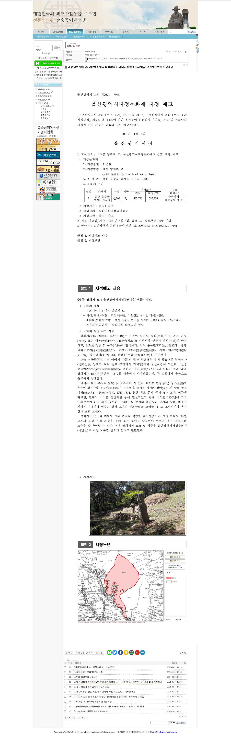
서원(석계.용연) (47, 106)
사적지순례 (43, 103)
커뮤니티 (92, 32)
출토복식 (44, 118)
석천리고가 (45, 112)
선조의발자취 (75, 32)
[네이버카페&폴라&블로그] (109, 654)
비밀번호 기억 (50, 53)
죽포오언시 (45, 115)
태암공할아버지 (97, 36)
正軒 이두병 (90, 52)
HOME (41, 32)
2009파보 (109, 32)
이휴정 (43, 109)
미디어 (143, 32)
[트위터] (114, 654)
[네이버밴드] (131, 654)
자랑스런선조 (62, 36)
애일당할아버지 (79, 36)
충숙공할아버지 (44, 36)
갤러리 (126, 32)
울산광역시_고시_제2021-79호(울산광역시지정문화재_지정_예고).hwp (117, 58)
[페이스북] (120, 654)
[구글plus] (137, 654)
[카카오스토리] (126, 654)
